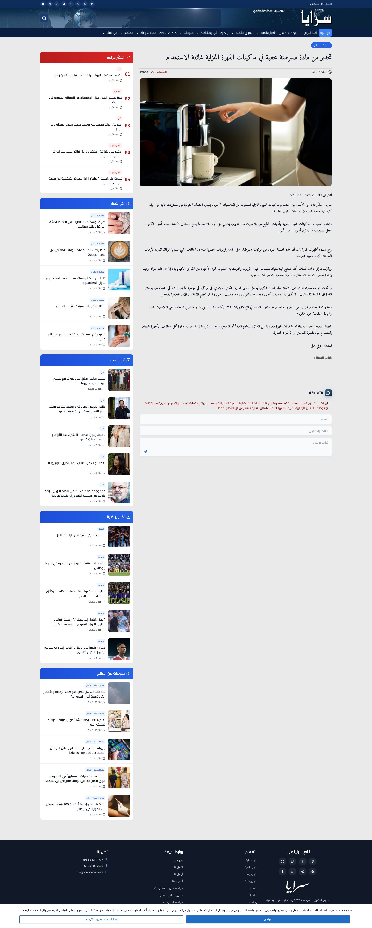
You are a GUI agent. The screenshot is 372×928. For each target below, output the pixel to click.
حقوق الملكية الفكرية (170, 895)
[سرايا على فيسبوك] (92, 4)
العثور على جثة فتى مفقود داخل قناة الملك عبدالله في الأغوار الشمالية (87, 153)
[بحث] (44, 18)
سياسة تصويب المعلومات (168, 888)
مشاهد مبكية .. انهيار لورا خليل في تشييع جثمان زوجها (87, 75)
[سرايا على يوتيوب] (85, 4)
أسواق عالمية (244, 32)
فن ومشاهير (208, 32)
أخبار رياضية (251, 881)
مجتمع (128, 32)
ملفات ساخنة (168, 33)
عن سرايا (111, 32)
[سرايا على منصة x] (78, 4)
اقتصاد (253, 888)
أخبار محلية (251, 860)
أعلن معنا (177, 881)
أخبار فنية (252, 874)
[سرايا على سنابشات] (43, 4)
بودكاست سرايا (287, 33)
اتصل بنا (178, 867)
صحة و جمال (321, 45)
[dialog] (186, 916)
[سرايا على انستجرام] (71, 4)
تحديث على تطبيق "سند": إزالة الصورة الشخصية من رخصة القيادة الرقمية (85, 180)
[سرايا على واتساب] (64, 4)
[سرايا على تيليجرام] (57, 4)
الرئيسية (325, 33)
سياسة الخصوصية (173, 902)
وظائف (253, 902)
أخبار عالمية (267, 32)
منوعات (188, 32)
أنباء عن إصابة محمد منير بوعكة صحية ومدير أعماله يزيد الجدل (86, 127)
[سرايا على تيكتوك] (50, 4)
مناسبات (252, 895)
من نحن (178, 860)
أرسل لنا (178, 874)
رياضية (224, 33)
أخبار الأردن (310, 32)
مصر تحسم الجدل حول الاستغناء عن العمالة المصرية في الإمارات (85, 100)
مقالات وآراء (148, 32)
